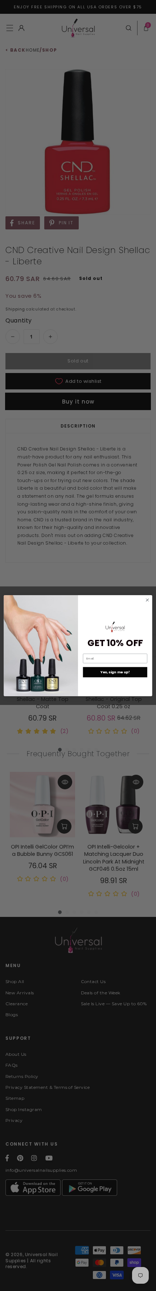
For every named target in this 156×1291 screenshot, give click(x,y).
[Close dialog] (147, 600)
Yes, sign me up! (115, 672)
